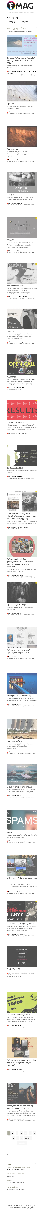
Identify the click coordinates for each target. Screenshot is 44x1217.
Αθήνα (19, 112)
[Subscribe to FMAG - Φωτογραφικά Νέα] (7, 1183)
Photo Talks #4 (13, 969)
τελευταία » (22, 1143)
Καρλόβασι (24, 296)
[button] (13, 17)
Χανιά (19, 1025)
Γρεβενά (19, 892)
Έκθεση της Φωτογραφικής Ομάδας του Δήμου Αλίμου (19, 651)
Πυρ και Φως (12, 149)
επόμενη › (28, 1138)
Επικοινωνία (21, 1169)
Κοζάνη (19, 613)
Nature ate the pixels (15, 286)
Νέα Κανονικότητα (15, 741)
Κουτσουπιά (10, 73)
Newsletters (20, 1183)
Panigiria (10, 194)
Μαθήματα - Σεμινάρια (23, 71)
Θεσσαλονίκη (21, 841)
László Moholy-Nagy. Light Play (20, 923)
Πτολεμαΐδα (20, 1119)
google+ (22, 1189)
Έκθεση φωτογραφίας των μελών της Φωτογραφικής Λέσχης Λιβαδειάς (22, 1062)
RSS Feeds (12, 1183)
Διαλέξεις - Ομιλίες (16, 527)
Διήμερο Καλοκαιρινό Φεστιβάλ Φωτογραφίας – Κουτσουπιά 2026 (21, 60)
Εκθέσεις (13, 71)
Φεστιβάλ (33, 71)
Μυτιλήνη (20, 342)
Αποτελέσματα (23, 433)
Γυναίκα (10, 331)
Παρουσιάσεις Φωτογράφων (19, 973)
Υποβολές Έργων (16, 296)
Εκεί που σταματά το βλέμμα (19, 787)
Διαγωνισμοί (15, 433)
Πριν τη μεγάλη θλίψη (16, 604)
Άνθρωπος (11, 377)
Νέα (9, 71)
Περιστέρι (20, 159)
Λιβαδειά (19, 1069)
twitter (16, 1189)
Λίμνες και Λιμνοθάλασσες (19, 696)
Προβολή (11, 103)
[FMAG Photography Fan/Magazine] (22, 8)
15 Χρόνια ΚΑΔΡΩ (15, 468)
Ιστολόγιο (10, 1176)
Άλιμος (19, 656)
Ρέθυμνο (19, 251)
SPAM (9, 832)
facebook (10, 1189)
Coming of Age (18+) (16, 422)
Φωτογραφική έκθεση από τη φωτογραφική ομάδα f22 (20, 1107)
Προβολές (31, 973)
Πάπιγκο (19, 203)
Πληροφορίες (11, 1169)
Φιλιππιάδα (20, 476)
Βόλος (19, 704)
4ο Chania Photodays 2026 (18, 1014)
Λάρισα (9, 974)
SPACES (10, 240)
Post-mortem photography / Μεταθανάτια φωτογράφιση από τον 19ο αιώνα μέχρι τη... (21, 516)
